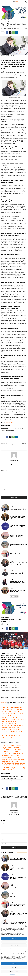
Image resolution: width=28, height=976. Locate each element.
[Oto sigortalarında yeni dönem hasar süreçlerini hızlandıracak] (5, 581)
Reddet (14, 967)
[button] (26, 951)
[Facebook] (7, 32)
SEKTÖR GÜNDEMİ (5, 21)
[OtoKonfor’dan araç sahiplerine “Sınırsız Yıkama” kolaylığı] (5, 572)
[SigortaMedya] (2, 28)
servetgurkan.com (9, 422)
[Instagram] (11, 463)
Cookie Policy (12, 974)
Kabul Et (14, 963)
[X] (10, 32)
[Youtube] (18, 463)
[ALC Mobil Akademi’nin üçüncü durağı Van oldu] (5, 590)
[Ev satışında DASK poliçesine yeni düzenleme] (5, 544)
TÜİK (3, 430)
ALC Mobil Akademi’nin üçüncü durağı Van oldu (17, 591)
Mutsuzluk (17, 428)
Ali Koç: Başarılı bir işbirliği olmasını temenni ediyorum (7, 445)
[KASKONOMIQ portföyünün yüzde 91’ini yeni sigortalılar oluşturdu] (5, 508)
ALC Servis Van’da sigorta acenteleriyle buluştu (16, 536)
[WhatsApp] (13, 32)
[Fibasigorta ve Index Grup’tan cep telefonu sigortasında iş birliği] (5, 517)
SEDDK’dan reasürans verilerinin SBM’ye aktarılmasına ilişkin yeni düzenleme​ (18, 527)
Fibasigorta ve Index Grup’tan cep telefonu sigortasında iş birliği (17, 518)
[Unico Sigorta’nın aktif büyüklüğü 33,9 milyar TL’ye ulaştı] (5, 563)
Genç (8, 428)
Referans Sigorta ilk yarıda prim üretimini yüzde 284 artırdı (18, 554)
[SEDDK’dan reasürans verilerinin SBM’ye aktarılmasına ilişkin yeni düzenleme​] (5, 526)
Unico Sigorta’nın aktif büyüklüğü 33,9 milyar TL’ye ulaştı (18, 563)
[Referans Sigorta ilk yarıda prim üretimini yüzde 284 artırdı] (5, 554)
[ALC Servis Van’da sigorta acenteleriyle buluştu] (5, 535)
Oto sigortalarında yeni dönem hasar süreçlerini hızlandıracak (18, 582)
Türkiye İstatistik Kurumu (9, 430)
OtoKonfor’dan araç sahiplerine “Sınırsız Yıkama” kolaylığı (18, 572)
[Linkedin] (16, 32)
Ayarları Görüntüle (14, 971)
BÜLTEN (7, 19)
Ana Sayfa (3, 19)
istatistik (12, 428)
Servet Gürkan (23, 428)
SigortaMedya (9, 28)
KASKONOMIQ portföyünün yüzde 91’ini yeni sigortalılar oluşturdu (18, 508)
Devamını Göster (13, 596)
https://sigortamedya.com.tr (14, 461)
